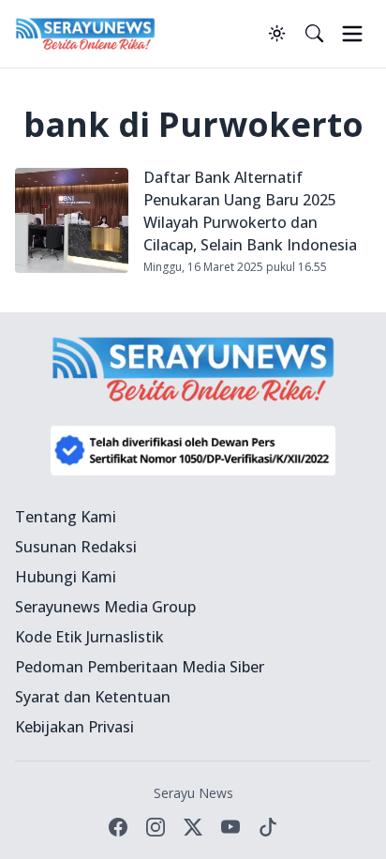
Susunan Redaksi (76, 546)
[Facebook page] (118, 827)
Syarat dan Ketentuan (93, 696)
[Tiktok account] (268, 827)
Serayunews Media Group (105, 606)
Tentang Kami (65, 516)
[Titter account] (193, 827)
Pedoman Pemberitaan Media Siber (139, 666)
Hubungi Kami (65, 576)
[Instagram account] (155, 827)
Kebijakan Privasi (74, 726)
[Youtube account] (230, 827)
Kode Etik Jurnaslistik (89, 636)
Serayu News (193, 793)
